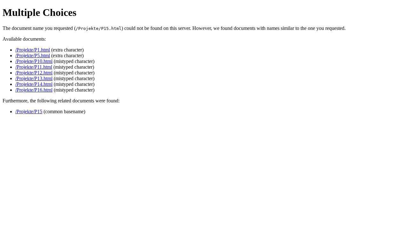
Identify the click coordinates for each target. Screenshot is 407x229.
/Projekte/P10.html (33, 61)
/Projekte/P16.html (33, 90)
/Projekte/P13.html (33, 78)
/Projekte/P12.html (33, 72)
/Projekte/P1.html (32, 49)
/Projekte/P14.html (33, 84)
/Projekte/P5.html (32, 55)
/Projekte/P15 (28, 111)
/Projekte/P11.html (33, 67)
